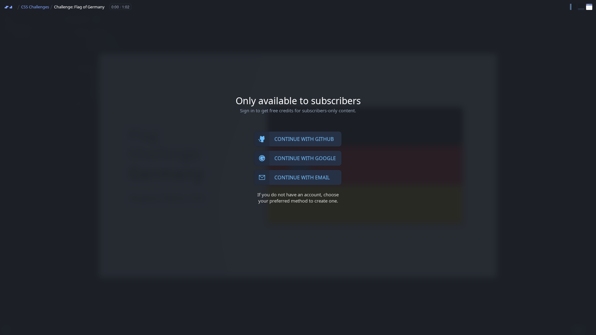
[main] (298, 167)
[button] (573, 7)
